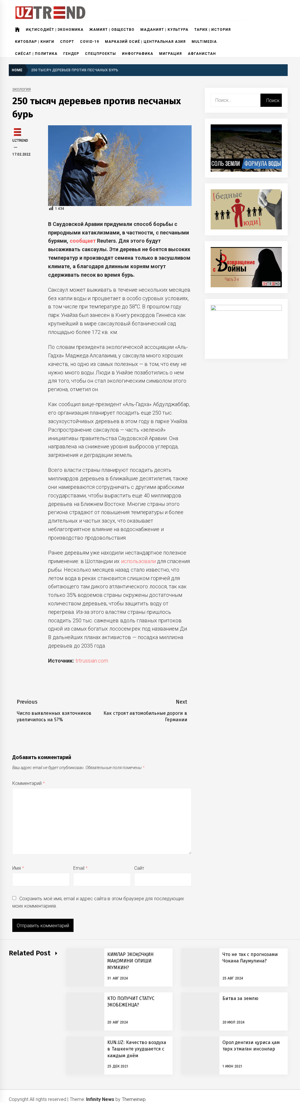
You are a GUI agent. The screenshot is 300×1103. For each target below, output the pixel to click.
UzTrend (20, 140)
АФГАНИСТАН (202, 54)
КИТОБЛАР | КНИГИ (34, 42)
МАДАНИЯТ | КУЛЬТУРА (164, 30)
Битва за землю (240, 998)
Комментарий (28, 783)
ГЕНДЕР (71, 54)
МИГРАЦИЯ (170, 54)
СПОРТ (67, 42)
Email (80, 868)
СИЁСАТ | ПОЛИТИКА (36, 54)
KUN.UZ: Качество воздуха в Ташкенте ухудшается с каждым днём (136, 1049)
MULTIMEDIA (204, 42)
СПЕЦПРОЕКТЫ (100, 54)
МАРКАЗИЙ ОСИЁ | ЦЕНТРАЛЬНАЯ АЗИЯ (145, 42)
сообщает (83, 241)
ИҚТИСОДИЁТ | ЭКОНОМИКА (54, 30)
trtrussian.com (92, 661)
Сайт (139, 868)
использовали (138, 561)
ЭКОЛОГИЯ (21, 90)
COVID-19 (89, 42)
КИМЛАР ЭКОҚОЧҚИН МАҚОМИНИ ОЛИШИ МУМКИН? (130, 961)
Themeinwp (134, 1099)
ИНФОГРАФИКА (137, 54)
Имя (18, 868)
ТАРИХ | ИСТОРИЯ (212, 30)
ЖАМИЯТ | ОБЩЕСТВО (111, 30)
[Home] (17, 29)
